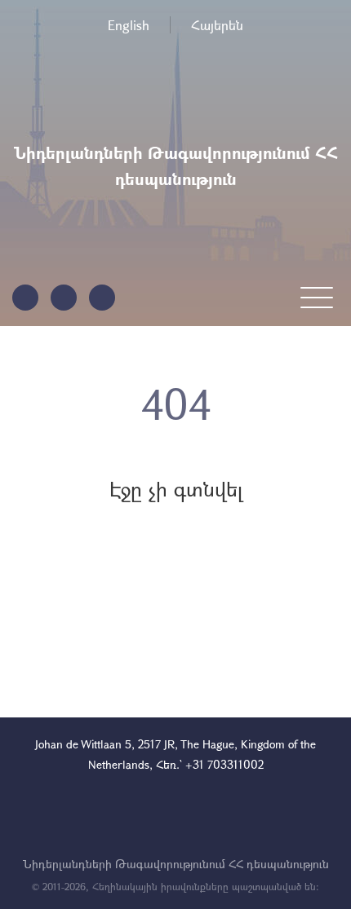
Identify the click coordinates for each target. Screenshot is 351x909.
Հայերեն (217, 24)
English (128, 24)
